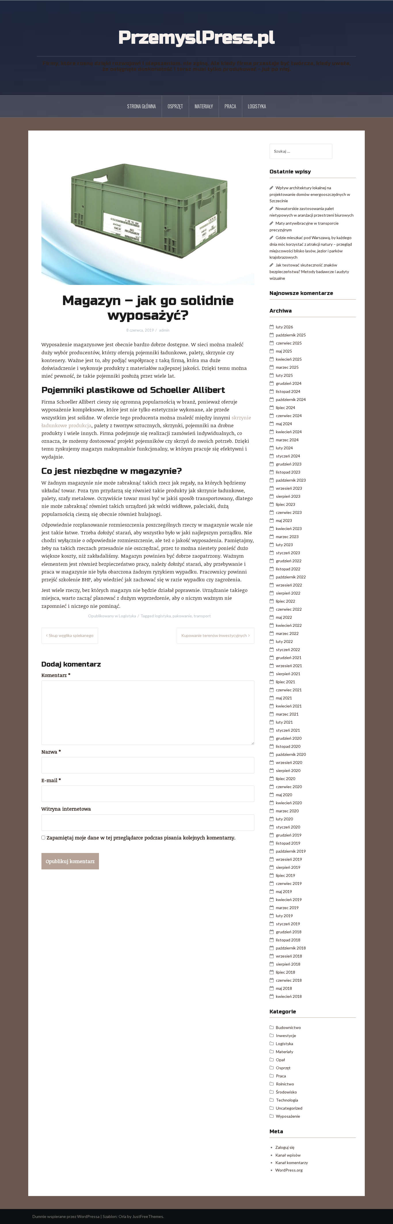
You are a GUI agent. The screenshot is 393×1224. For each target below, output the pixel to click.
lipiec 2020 (285, 778)
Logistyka (257, 106)
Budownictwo (288, 1027)
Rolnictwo (285, 1083)
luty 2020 (284, 818)
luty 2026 (284, 326)
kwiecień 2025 (289, 359)
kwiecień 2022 (289, 625)
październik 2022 (291, 576)
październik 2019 (291, 851)
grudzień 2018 (289, 931)
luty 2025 (284, 375)
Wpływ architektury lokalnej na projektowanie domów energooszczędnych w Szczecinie (310, 194)
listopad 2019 (288, 843)
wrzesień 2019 (289, 859)
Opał (280, 1059)
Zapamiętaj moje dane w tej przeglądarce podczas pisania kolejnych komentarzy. (141, 837)
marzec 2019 (287, 907)
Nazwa (51, 751)
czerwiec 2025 (289, 342)
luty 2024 (284, 447)
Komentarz (55, 675)
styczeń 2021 (288, 730)
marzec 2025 (287, 367)
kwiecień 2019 (289, 899)
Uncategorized (289, 1108)
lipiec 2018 (285, 972)
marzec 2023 (287, 536)
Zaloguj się (284, 1147)
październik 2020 (291, 754)
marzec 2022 (287, 633)
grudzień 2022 (289, 560)
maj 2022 (284, 617)
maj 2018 (284, 988)
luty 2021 (284, 722)
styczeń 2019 (288, 923)
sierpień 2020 (288, 770)
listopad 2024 (288, 391)
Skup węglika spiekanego (71, 635)
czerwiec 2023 (289, 512)
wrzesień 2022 (289, 584)
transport (202, 615)
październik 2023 (291, 480)
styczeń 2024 (288, 455)
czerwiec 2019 (289, 883)
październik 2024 (291, 399)
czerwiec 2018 (289, 980)
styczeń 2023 (288, 552)
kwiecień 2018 (289, 996)
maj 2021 (284, 697)
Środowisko (286, 1091)
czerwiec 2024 (289, 415)
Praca (230, 106)
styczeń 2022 (288, 649)
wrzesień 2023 (289, 488)
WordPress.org (289, 1170)
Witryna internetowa (66, 808)
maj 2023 (284, 520)
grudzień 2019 (289, 835)
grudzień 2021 (289, 657)
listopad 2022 (288, 568)
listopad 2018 (288, 939)
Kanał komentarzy (291, 1162)
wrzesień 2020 (289, 762)
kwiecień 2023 (289, 528)
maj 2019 (284, 891)
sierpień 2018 (288, 964)
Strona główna (141, 106)
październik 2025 (291, 334)
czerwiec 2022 (289, 609)
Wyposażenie (288, 1116)
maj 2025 (284, 351)
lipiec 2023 (285, 504)
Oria (122, 1216)
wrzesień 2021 (289, 665)
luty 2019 (284, 915)
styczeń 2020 (288, 826)
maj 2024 (284, 423)
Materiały (204, 106)
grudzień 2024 (289, 383)
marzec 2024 (287, 439)
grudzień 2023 (289, 463)
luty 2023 (284, 544)
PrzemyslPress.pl (196, 37)
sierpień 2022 (288, 593)
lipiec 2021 (285, 681)
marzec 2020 (287, 810)
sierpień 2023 (288, 496)
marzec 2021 (287, 714)
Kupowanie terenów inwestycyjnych (214, 635)
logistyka (163, 615)
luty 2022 (284, 641)
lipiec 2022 (285, 601)
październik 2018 (291, 947)
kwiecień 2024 (289, 431)
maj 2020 (284, 794)
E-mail (51, 780)
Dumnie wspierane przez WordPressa (66, 1216)
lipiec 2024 (285, 407)
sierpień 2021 (288, 673)
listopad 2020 (288, 746)
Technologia (287, 1100)
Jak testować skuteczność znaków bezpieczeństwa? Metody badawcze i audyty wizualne (309, 271)
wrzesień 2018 (289, 956)
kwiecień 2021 (289, 705)
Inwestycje (286, 1035)
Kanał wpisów (288, 1155)
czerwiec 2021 (289, 689)
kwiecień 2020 (289, 802)
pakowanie (182, 615)
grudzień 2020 (289, 738)
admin (164, 330)
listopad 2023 (288, 472)
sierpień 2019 (288, 867)
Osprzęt (175, 106)
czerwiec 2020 (289, 786)
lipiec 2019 (285, 875)
